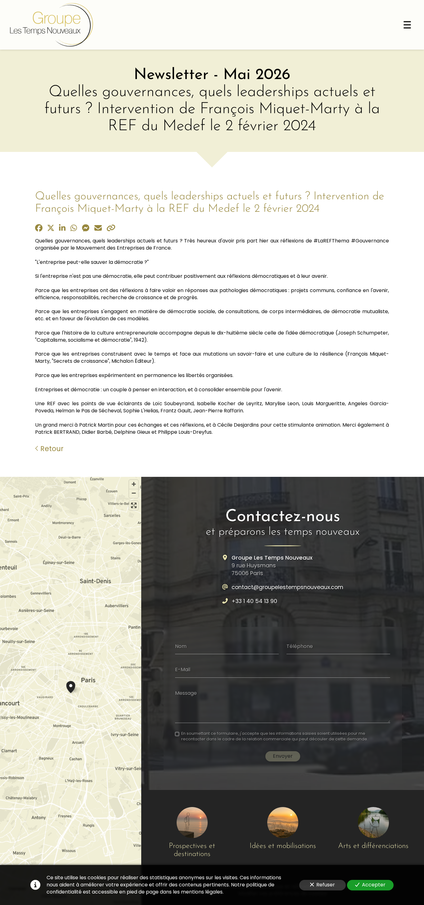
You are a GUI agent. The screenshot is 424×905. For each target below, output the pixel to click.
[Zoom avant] (133, 484)
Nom (181, 646)
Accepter (374, 884)
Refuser (325, 884)
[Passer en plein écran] (133, 505)
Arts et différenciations (373, 846)
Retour (51, 449)
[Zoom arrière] (133, 493)
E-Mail (182, 669)
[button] (71, 686)
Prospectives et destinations (192, 850)
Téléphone (299, 646)
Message (186, 693)
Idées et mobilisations (283, 846)
